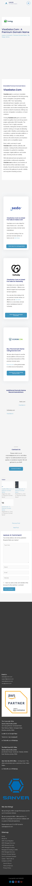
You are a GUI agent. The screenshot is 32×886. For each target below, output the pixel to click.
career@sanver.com (7, 681)
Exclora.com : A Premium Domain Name (6, 508)
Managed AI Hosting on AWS (10, 849)
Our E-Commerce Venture (9, 856)
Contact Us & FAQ (7, 861)
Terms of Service (8, 865)
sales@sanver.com (7, 676)
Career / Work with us (8, 858)
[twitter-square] (13, 882)
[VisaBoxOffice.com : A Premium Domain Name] (8, 484)
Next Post (16, 527)
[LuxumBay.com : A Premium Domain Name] (21, 484)
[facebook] (19, 882)
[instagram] (16, 882)
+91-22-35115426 (12, 737)
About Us (4, 838)
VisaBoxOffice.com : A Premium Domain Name (7, 490)
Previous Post (16, 523)
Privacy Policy (7, 868)
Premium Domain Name (20, 35)
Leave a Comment (7, 35)
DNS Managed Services (8, 852)
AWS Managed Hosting (8, 847)
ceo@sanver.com (6, 683)
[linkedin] (10, 882)
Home (3, 836)
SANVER (11, 2)
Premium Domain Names (9, 854)
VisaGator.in (22, 405)
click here (17, 238)
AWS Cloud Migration (7, 840)
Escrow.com (10, 364)
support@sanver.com (8, 679)
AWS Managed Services (8, 843)
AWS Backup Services (8, 845)
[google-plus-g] (22, 882)
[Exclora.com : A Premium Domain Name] (8, 502)
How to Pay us (7, 863)
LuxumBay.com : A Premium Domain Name (20, 490)
